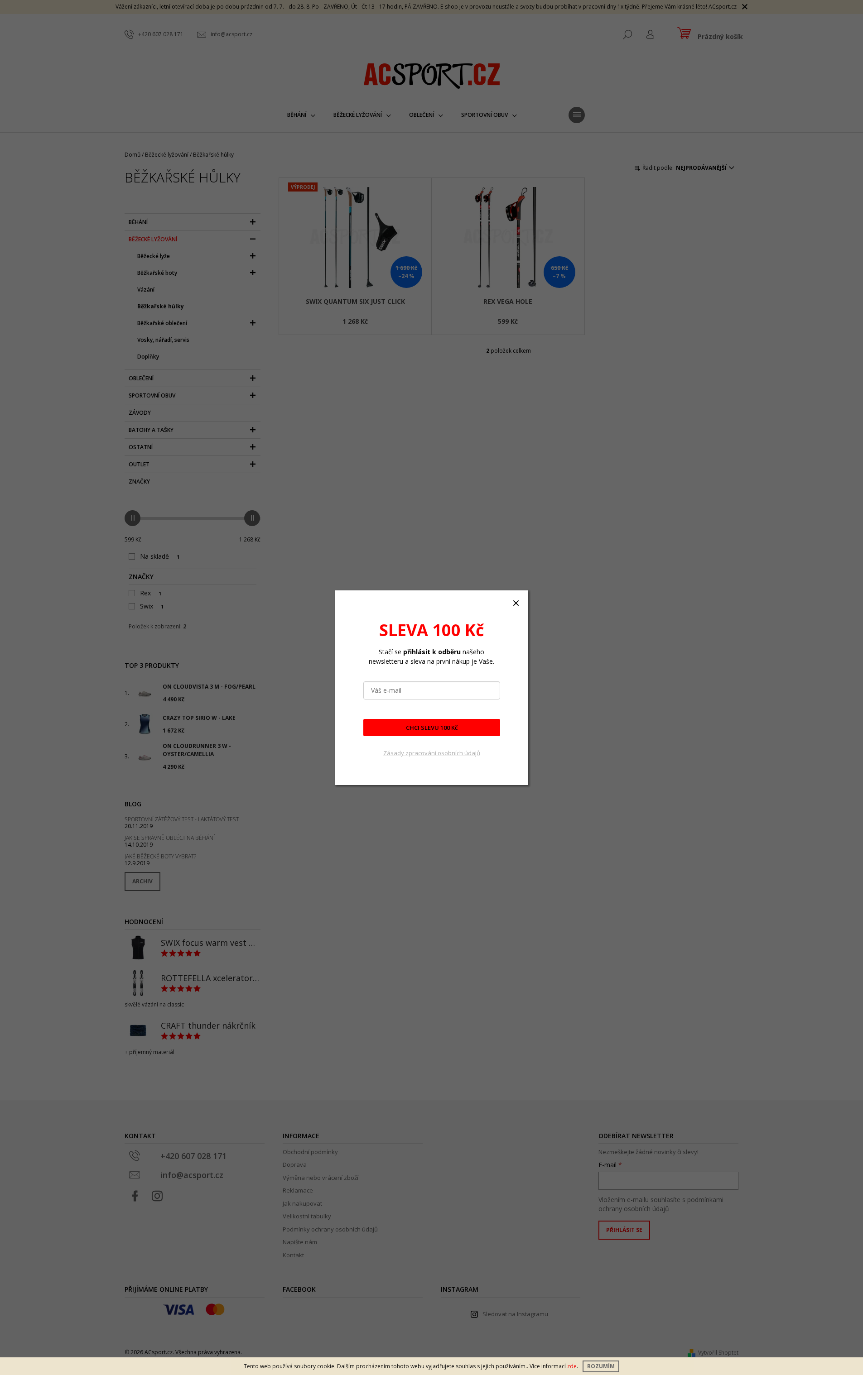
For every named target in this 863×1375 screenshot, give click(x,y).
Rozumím (601, 1366)
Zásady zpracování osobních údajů (431, 753)
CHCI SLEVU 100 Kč (432, 727)
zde (572, 1366)
